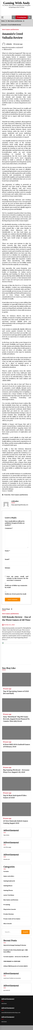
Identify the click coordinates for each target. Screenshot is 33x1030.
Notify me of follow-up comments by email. (16, 586)
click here (4, 1003)
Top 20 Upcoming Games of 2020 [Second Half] (16, 692)
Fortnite (6, 871)
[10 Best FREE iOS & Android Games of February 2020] (16, 733)
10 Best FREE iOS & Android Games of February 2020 (16, 746)
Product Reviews (8, 914)
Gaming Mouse (7, 885)
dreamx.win (6, 859)
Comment (9, 528)
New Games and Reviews (10, 29)
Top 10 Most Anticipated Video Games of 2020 (14, 797)
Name (7, 551)
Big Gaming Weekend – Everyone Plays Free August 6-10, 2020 (16, 771)
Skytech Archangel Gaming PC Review (14, 945)
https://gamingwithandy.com (19, 505)
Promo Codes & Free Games (11, 919)
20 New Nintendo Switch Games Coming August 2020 (15, 822)
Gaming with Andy (16, 3)
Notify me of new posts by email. (15, 594)
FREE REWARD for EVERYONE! (11, 961)
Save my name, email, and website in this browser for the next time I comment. (17, 578)
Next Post (6, 609)
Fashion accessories (15, 978)
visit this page (7, 847)
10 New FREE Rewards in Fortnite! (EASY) (15, 966)
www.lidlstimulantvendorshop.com (10, 1012)
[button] (14, 17)
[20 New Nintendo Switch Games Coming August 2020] (16, 809)
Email (7, 559)
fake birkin (6, 835)
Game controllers (8, 876)
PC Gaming (6, 904)
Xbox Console (7, 923)
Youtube (10, 491)
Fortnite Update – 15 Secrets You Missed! (15, 956)
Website (7, 568)
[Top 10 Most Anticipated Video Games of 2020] (16, 784)
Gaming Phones (8, 890)
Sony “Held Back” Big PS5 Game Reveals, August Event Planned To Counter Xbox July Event (16, 719)
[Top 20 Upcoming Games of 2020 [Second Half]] (16, 679)
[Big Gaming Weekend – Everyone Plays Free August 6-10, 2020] (16, 758)
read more (6, 978)
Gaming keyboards (9, 881)
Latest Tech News (8, 895)
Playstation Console (9, 909)
